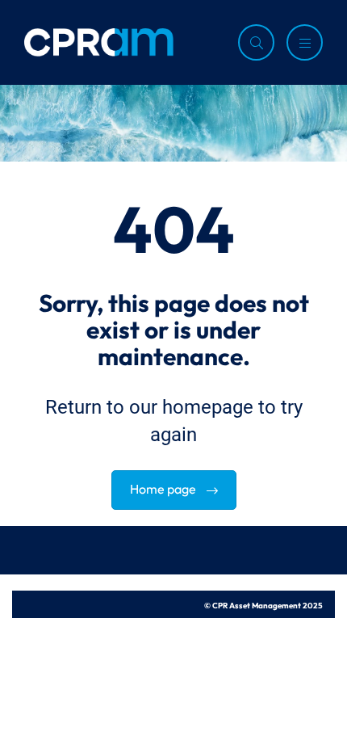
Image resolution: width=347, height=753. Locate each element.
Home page (164, 487)
